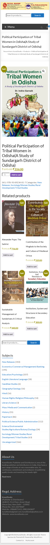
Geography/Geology (11, 388)
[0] (47, 27)
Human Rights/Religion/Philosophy (18, 398)
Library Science (9, 402)
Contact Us (20, 540)
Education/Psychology (12, 374)
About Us (8, 457)
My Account (30, 540)
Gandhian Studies (10, 384)
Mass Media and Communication (17, 407)
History (5, 412)
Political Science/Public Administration (20, 421)
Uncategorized (9, 442)
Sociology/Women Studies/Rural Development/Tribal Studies (21, 186)
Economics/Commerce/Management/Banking (23, 366)
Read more (6, 476)
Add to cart (16, 175)
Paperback (7, 416)
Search (38, 15)
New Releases (8, 362)
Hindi (4, 393)
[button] (43, 71)
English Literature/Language (15, 379)
